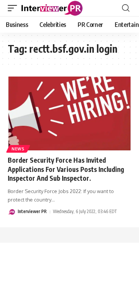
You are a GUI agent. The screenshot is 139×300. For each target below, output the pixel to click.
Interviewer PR (32, 211)
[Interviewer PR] (52, 8)
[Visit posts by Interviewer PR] (11, 212)
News (18, 149)
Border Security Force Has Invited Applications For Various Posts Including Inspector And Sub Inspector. (66, 169)
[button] (14, 8)
